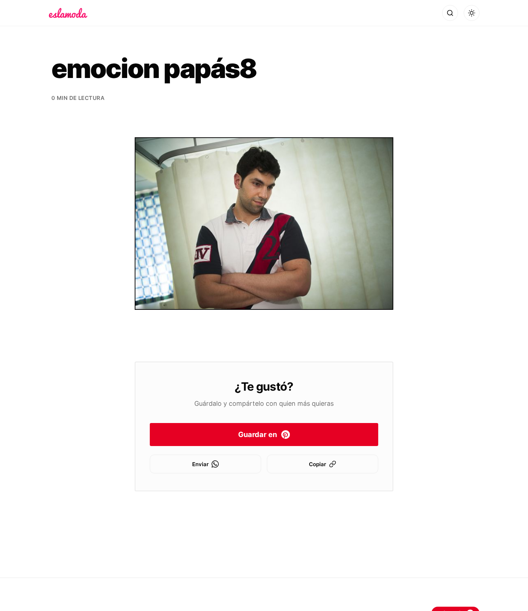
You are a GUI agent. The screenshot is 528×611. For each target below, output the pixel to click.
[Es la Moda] (68, 13)
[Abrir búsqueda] (450, 13)
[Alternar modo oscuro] (472, 13)
